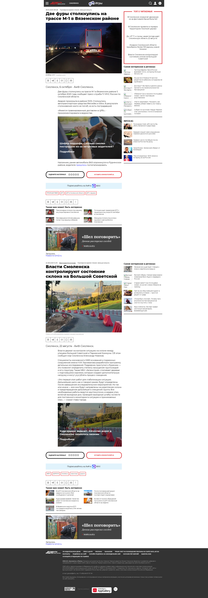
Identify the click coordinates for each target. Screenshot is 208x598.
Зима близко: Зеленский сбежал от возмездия (146, 149)
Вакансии (108, 551)
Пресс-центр (88, 551)
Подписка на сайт (79, 554)
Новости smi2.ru (54, 255)
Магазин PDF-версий (131, 554)
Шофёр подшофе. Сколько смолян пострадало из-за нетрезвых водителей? (87, 145)
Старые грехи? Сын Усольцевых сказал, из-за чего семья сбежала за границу (147, 285)
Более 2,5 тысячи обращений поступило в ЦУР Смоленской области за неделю (105, 501)
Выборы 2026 (146, 554)
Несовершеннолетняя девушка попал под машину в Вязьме (68, 219)
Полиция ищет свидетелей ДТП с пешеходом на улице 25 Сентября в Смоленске (107, 212)
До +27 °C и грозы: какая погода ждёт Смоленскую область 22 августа (143, 37)
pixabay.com (60, 75)
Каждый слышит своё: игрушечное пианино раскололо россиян (146, 133)
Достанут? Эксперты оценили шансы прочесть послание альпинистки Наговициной (148, 88)
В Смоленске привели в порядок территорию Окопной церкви (143, 28)
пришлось (81, 165)
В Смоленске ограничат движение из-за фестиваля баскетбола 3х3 (143, 18)
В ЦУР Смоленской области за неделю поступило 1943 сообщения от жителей (67, 493)
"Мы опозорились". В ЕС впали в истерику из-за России (145, 156)
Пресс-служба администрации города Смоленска (65, 334)
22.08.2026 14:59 (51, 263)
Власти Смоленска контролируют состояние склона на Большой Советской (143, 57)
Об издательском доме (72, 551)
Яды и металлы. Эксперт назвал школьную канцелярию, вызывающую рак (146, 309)
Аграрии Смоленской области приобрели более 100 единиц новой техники (143, 47)
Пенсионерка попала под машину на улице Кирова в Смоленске (69, 211)
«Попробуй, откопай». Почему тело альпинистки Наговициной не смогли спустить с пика (147, 301)
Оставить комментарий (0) (104, 174)
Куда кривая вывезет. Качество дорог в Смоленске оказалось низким (85, 433)
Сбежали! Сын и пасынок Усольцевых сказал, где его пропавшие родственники (148, 96)
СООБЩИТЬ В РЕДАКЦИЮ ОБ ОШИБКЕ (76, 556)
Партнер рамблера (83, 589)
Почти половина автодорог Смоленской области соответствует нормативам (104, 493)
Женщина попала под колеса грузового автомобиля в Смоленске (105, 220)
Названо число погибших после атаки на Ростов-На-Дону (145, 141)
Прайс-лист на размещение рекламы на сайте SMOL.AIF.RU (137, 551)
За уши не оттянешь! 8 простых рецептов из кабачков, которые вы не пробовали (148, 80)
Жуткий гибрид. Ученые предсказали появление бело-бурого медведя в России (148, 277)
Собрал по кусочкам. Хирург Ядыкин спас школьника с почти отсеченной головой (148, 111)
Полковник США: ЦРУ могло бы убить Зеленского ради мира (145, 125)
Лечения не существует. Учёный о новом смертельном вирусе (146, 268)
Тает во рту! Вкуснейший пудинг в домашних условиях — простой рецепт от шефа (147, 293)
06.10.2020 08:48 (52, 10)
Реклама (98, 551)
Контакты (66, 554)
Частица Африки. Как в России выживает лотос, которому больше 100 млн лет (147, 72)
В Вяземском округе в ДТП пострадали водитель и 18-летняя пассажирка (68, 508)
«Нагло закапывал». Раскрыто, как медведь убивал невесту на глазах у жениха (147, 104)
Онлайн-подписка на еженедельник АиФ (104, 554)
